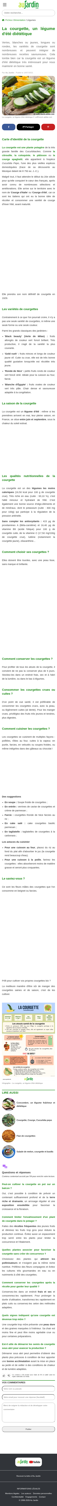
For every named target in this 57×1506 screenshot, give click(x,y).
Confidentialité (18, 1497)
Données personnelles (42, 1493)
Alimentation (19, 20)
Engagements (31, 1497)
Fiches (9, 20)
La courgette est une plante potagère (23, 147)
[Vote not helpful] (9, 1376)
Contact (42, 1497)
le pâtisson (40, 155)
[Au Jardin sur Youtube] (29, 1462)
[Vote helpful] (4, 1376)
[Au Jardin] (3, 20)
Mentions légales (12, 1493)
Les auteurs (26, 1493)
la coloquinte (22, 155)
